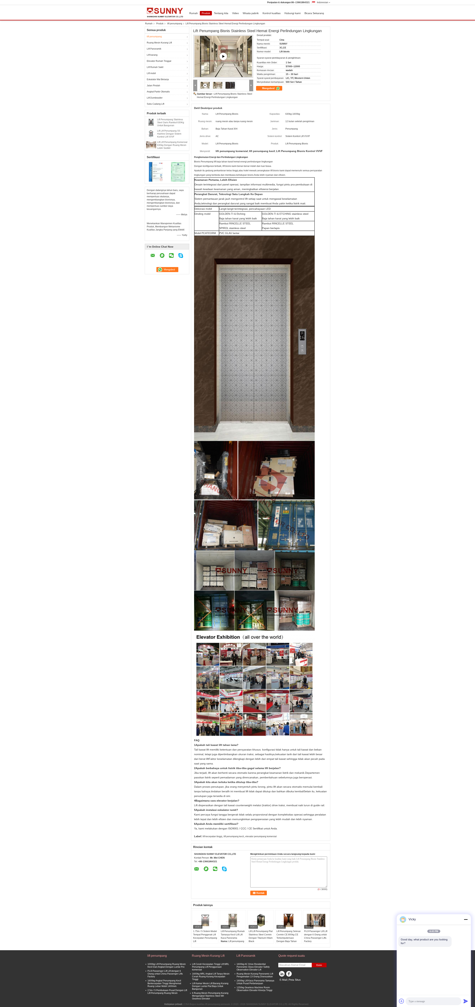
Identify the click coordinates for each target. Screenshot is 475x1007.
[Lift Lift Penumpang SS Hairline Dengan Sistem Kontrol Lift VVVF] (151, 133)
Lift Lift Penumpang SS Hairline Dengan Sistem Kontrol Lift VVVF (169, 134)
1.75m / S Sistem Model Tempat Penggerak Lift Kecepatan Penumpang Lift (205, 936)
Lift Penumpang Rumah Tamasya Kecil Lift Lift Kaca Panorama (233, 934)
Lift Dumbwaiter (155, 98)
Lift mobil (151, 73)
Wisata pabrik (251, 13)
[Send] (466, 1001)
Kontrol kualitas (272, 13)
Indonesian (322, 2)
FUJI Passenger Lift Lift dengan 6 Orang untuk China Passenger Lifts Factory (315, 936)
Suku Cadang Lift (155, 104)
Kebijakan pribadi (173, 1004)
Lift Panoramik (154, 49)
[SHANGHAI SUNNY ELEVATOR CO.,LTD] (195, 85)
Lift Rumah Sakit (155, 67)
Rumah (193, 13)
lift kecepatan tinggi (212, 836)
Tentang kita (221, 13)
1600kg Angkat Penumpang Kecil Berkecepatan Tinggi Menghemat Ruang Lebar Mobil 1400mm (164, 983)
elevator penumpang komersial (261, 836)
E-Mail (283, 979)
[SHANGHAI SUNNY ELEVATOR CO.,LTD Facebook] (289, 974)
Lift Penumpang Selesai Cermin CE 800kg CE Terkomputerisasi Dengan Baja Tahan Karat (288, 938)
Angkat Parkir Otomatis (158, 91)
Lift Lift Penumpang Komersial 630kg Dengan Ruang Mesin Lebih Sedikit (172, 145)
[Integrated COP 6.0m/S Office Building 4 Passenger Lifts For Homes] (223, 56)
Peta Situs (295, 979)
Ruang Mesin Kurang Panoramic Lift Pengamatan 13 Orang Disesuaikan (255, 975)
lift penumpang (174, 23)
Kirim (319, 965)
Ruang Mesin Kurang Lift (159, 42)
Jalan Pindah (153, 85)
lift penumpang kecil (234, 836)
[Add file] (401, 1001)
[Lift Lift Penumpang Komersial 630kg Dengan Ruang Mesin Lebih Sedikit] (151, 144)
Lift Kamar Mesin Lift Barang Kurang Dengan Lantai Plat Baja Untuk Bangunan (210, 986)
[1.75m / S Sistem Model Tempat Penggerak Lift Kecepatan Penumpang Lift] (205, 920)
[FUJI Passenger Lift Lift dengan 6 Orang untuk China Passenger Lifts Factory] (316, 920)
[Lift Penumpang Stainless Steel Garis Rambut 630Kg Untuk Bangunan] (151, 122)
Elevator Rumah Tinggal (159, 61)
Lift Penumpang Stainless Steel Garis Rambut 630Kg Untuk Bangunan (170, 122)
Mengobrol (268, 88)
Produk (206, 13)
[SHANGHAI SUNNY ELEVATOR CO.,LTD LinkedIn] (282, 974)
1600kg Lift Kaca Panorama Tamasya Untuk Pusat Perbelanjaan (255, 982)
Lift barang (152, 55)
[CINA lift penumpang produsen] (166, 12)
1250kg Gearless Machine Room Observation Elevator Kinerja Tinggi (254, 989)
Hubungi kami (292, 13)
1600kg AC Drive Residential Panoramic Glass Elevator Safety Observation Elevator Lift (253, 967)
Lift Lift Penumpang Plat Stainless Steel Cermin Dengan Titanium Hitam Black (261, 936)
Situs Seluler (287, 984)
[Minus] (465, 919)
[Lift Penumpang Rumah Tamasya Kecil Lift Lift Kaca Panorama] (233, 920)
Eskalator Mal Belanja (158, 79)
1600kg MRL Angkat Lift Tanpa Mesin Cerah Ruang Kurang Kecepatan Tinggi (211, 976)
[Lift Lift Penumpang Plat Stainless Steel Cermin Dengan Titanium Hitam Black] (261, 920)
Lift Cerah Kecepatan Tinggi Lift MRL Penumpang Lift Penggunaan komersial (210, 967)
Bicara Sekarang (314, 13)
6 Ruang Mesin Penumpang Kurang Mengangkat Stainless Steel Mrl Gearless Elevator (210, 996)
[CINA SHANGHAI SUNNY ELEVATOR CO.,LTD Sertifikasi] (156, 171)
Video (235, 13)
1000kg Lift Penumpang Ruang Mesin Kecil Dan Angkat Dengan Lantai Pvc (167, 965)
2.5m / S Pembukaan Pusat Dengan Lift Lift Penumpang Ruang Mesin (167, 991)
